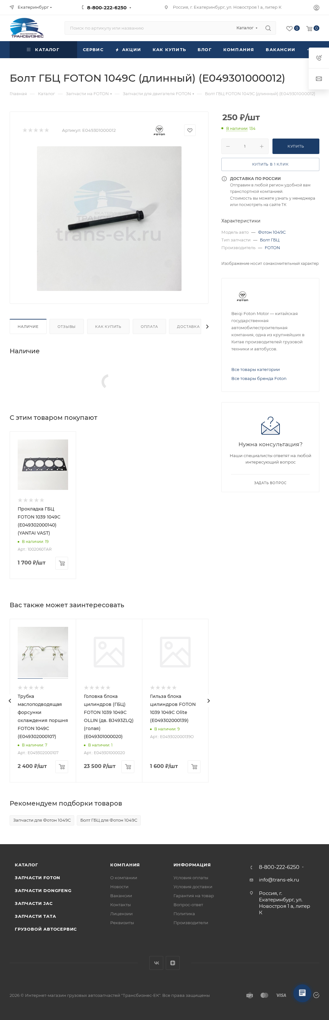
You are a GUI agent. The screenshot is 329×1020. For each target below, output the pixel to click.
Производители (190, 922)
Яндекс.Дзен (173, 963)
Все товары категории (255, 369)
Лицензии (121, 913)
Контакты (120, 904)
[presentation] (9, 700)
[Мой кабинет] (316, 9)
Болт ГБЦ (270, 239)
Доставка (188, 326)
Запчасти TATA (35, 916)
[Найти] (268, 28)
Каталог (26, 864)
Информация (192, 864)
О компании (123, 877)
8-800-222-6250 (107, 8)
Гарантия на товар (193, 895)
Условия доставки (192, 886)
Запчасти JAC (34, 903)
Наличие (28, 326)
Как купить (108, 326)
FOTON (272, 247)
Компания (125, 864)
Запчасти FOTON (37, 877)
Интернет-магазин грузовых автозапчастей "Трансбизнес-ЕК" (92, 995)
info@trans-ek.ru (279, 880)
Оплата (149, 326)
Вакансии (121, 895)
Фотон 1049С (272, 232)
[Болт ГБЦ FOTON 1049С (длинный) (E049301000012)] (109, 218)
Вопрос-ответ (188, 904)
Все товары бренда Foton (259, 378)
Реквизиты (122, 922)
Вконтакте (156, 963)
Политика (184, 913)
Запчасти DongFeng (43, 890)
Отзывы (67, 326)
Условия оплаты (190, 877)
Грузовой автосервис (46, 929)
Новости (119, 886)
